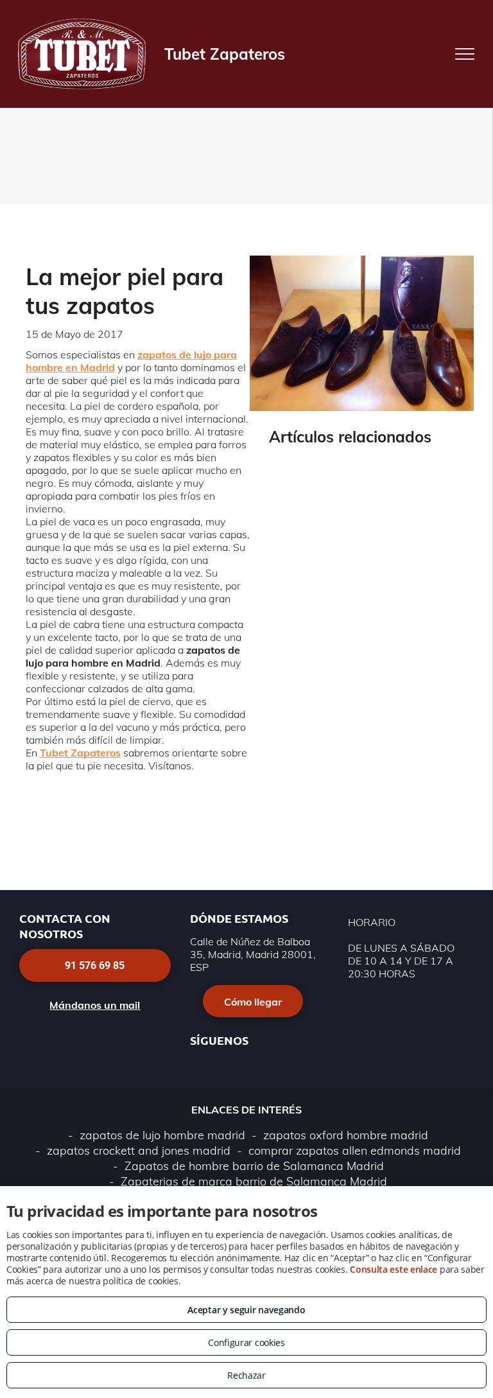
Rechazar (246, 1375)
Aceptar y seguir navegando (246, 1310)
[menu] (464, 54)
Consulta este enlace (393, 1269)
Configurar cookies (246, 1342)
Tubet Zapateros (80, 752)
